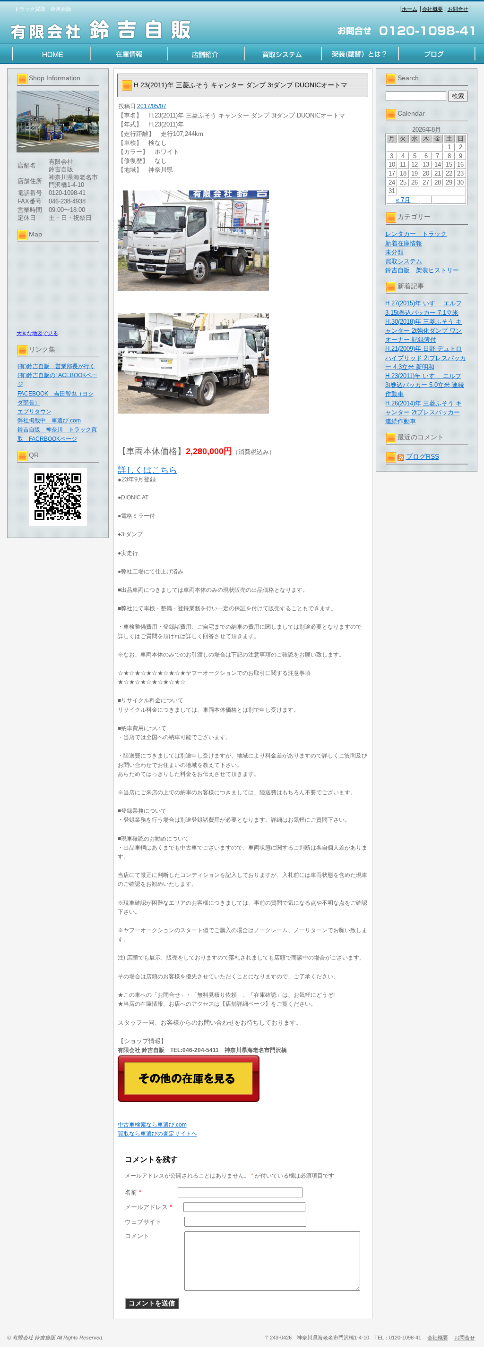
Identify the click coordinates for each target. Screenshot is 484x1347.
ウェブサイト (143, 1221)
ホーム (409, 9)
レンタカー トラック (416, 233)
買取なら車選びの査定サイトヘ (157, 1133)
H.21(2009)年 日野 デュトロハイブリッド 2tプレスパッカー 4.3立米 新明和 (425, 357)
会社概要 (432, 9)
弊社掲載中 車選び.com (49, 420)
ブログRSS (422, 456)
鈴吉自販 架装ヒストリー (422, 270)
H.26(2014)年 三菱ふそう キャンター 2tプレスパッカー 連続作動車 (423, 412)
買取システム (403, 261)
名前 (133, 1192)
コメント (137, 1235)
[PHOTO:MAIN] (243, 240)
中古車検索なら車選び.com (152, 1124)
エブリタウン (34, 411)
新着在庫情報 (403, 243)
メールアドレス (148, 1207)
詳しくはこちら (147, 470)
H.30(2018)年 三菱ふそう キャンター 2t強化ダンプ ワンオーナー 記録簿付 (423, 330)
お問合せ (458, 9)
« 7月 (403, 199)
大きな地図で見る (37, 333)
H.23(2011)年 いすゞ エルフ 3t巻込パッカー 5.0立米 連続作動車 (424, 384)
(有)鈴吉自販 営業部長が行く (56, 366)
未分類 (394, 252)
